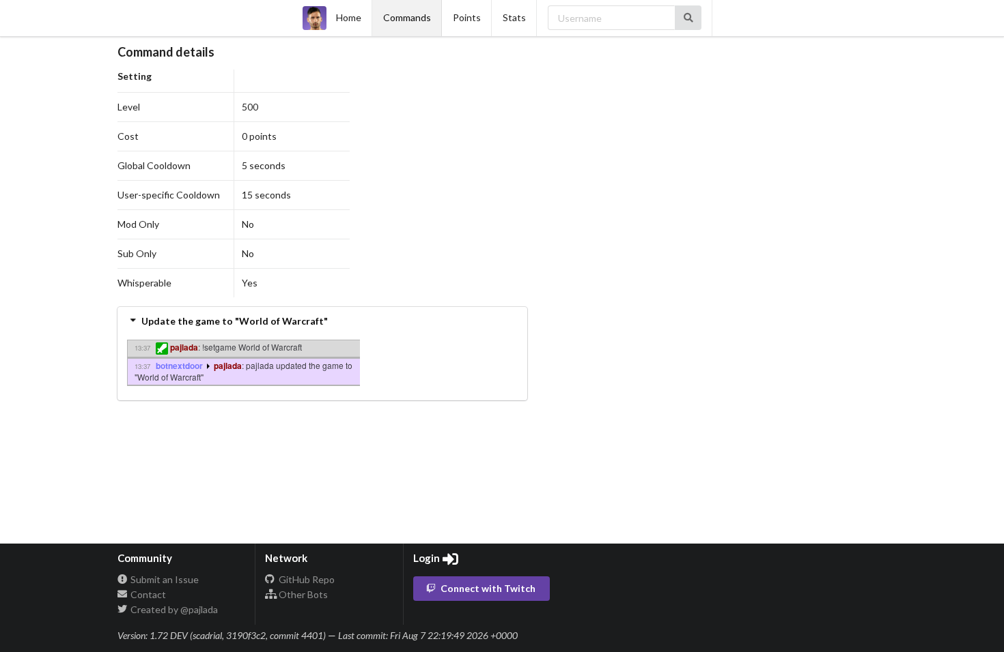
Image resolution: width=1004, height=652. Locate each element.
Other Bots (302, 594)
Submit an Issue (163, 579)
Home (348, 17)
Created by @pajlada (173, 609)
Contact (147, 594)
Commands (407, 17)
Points (467, 17)
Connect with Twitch (488, 588)
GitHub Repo (306, 579)
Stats (514, 17)
